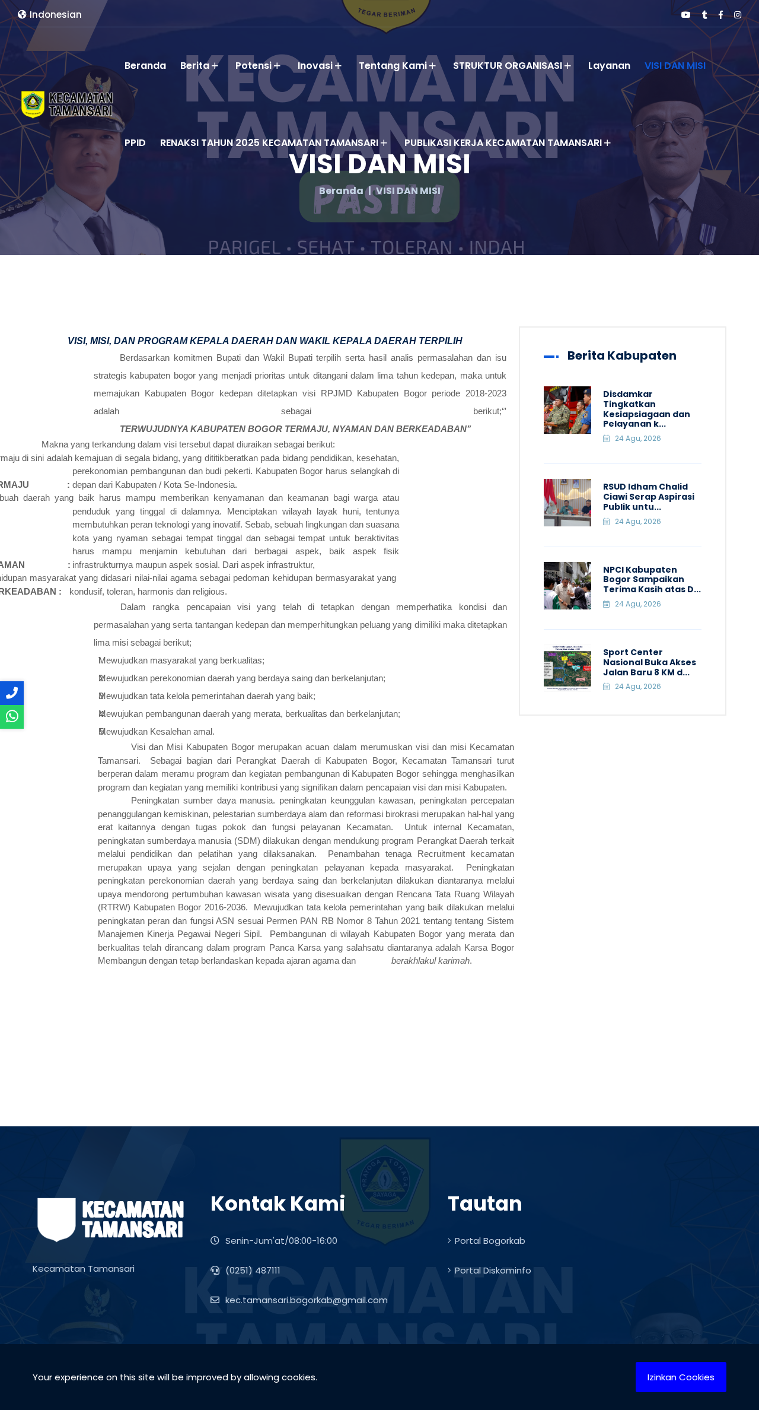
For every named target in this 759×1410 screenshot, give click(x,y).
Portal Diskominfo (493, 1270)
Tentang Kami (393, 65)
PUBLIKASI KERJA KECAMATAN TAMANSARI (503, 143)
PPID (135, 143)
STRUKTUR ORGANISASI (507, 65)
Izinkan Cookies (681, 1377)
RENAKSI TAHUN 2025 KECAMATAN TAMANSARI (269, 143)
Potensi (253, 65)
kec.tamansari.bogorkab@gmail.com (305, 1300)
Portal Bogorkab (490, 1240)
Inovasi (315, 65)
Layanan (609, 65)
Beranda (145, 65)
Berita (194, 65)
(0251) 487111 (251, 1270)
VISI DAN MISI (675, 65)
